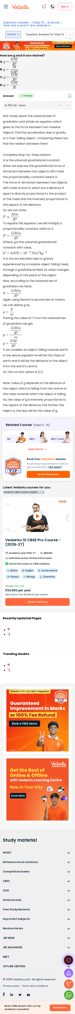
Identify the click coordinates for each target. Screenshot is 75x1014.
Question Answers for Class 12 (45, 34)
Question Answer (16, 22)
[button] (14, 439)
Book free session (48, 474)
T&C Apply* (55, 467)
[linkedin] (11, 995)
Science (54, 22)
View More (35, 449)
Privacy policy (11, 986)
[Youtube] (28, 995)
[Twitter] (20, 995)
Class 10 (38, 22)
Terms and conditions (35, 986)
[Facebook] (4, 995)
